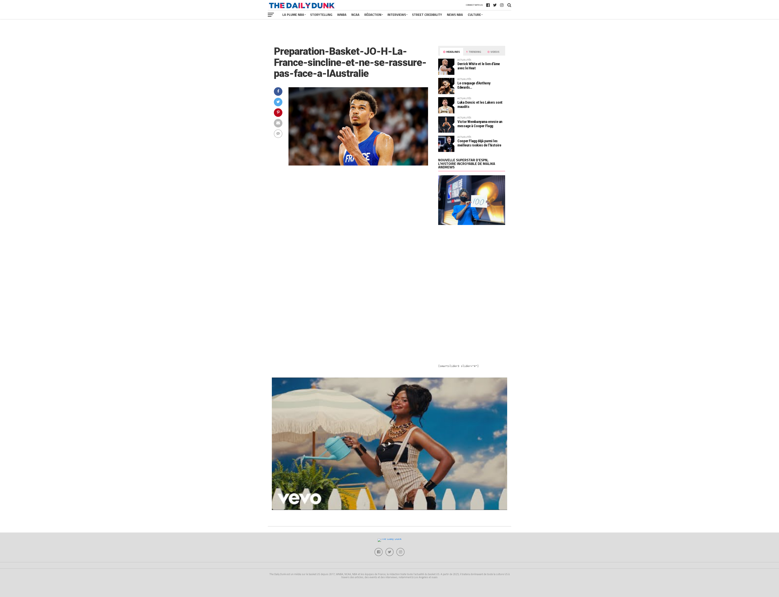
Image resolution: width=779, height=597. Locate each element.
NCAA (355, 14)
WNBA (341, 14)
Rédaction (372, 14)
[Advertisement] (471, 263)
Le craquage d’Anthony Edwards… (473, 85)
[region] (389, 443)
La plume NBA (293, 14)
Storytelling (321, 14)
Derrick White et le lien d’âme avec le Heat (478, 66)
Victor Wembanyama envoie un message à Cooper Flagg (479, 123)
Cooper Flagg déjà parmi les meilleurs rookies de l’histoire (479, 143)
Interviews (396, 14)
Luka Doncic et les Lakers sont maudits (479, 104)
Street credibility (427, 14)
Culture (474, 14)
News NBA (455, 14)
